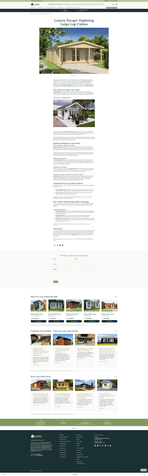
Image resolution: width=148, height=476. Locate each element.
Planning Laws (62, 445)
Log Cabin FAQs (63, 443)
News (34, 13)
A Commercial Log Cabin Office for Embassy (85, 349)
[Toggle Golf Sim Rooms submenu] (64, 7)
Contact (78, 439)
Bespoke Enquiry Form (70, 7)
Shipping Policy (63, 452)
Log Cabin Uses (40, 7)
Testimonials (79, 461)
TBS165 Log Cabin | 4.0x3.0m (72, 314)
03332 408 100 (99, 439)
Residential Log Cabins (50, 7)
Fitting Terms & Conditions (65, 441)
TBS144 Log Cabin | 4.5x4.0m (90, 314)
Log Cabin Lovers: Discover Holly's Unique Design (106, 395)
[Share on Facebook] (60, 245)
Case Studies (79, 441)
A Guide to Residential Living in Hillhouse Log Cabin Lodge (84, 395)
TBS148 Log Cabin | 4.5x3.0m (54, 314)
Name (54, 258)
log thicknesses (84, 196)
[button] (116, 4)
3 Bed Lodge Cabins (80, 169)
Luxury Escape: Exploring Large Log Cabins (43, 13)
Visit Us (97, 436)
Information (78, 7)
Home (31, 13)
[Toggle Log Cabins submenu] (35, 7)
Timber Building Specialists (62, 82)
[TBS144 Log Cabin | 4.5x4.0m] (92, 305)
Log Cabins (33, 7)
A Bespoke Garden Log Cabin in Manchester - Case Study (62, 350)
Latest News (78, 452)
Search (77, 459)
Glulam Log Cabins (80, 448)
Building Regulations (64, 437)
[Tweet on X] (57, 245)
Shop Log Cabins (114, 0)
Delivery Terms (63, 439)
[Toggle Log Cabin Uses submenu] (44, 7)
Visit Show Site (106, 0)
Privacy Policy (62, 448)
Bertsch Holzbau (79, 437)
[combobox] (76, 4)
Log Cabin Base (79, 454)
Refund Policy (62, 450)
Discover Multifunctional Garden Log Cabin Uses (62, 395)
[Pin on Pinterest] (62, 245)
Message (55, 269)
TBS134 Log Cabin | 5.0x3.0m (108, 314)
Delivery (78, 443)
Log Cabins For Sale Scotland (82, 457)
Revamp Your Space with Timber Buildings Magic (40, 395)
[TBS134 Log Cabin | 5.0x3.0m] (109, 305)
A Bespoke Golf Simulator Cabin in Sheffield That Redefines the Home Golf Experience (40, 351)
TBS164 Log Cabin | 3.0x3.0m (37, 314)
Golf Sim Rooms (60, 7)
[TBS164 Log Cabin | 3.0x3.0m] (38, 305)
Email (76, 258)
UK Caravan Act (63, 457)
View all (115, 296)
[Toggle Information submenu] (81, 7)
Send (56, 281)
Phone (54, 264)
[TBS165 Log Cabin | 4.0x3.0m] (74, 305)
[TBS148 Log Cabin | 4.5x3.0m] (56, 305)
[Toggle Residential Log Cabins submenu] (55, 7)
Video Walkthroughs (80, 463)
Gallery (77, 445)
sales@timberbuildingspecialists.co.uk (103, 438)
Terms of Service (63, 454)
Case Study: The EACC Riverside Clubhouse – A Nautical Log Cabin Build (107, 350)
